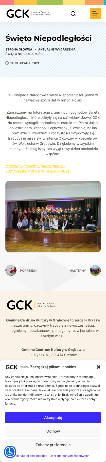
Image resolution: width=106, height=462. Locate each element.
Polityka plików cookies (30, 456)
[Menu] (95, 13)
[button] (98, 367)
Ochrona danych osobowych (69, 456)
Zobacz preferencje (53, 444)
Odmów (53, 431)
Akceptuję (53, 417)
